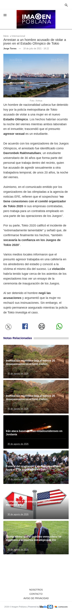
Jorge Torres (9, 48)
